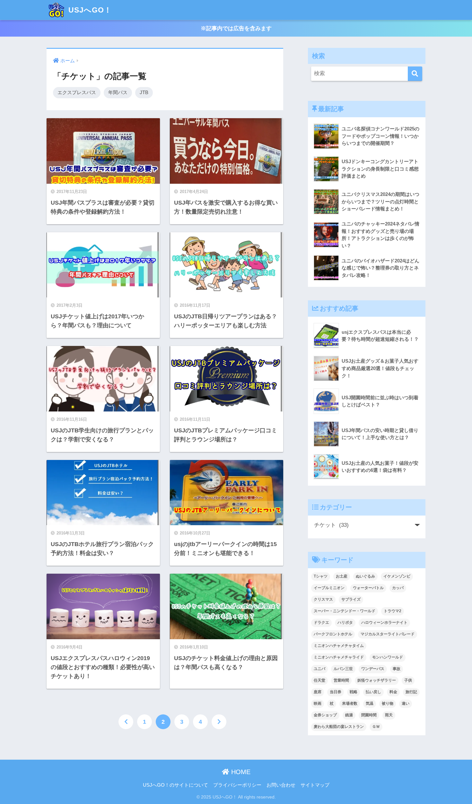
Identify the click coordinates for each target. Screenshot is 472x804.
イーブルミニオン (329, 588)
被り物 (387, 703)
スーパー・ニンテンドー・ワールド (344, 611)
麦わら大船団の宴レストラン (339, 726)
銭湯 (349, 715)
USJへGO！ (89, 10)
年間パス (117, 92)
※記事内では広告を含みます (236, 28)
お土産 (341, 576)
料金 (393, 692)
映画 (317, 703)
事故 (396, 669)
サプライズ (351, 599)
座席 (317, 692)
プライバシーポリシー (237, 785)
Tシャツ (321, 576)
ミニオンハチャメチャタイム (339, 645)
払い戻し (373, 692)
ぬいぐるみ (365, 576)
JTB (144, 92)
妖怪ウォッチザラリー (376, 680)
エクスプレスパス (76, 92)
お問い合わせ (281, 785)
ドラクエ (321, 622)
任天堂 (319, 680)
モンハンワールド (387, 657)
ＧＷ (376, 726)
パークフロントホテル (333, 634)
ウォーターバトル (368, 588)
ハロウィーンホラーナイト (384, 622)
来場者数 (349, 703)
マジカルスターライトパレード (388, 634)
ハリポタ (345, 622)
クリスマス (323, 599)
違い (405, 703)
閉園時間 (369, 715)
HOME (239, 771)
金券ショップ (325, 715)
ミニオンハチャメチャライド (339, 657)
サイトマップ (315, 785)
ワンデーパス (372, 669)
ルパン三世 (343, 669)
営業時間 (341, 680)
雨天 (389, 715)
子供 (408, 680)
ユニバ (319, 669)
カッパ (398, 588)
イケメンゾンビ (396, 576)
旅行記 (411, 692)
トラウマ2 (392, 611)
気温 (369, 703)
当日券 (335, 692)
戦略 (353, 692)
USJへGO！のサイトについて (175, 785)
